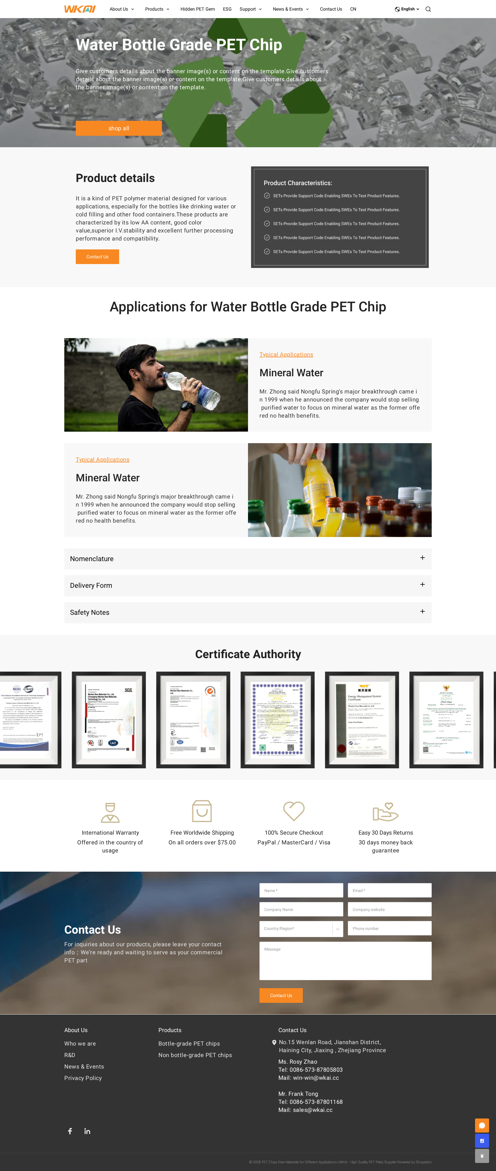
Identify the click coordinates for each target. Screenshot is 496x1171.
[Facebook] (70, 1131)
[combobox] (265, 931)
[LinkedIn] (87, 1131)
